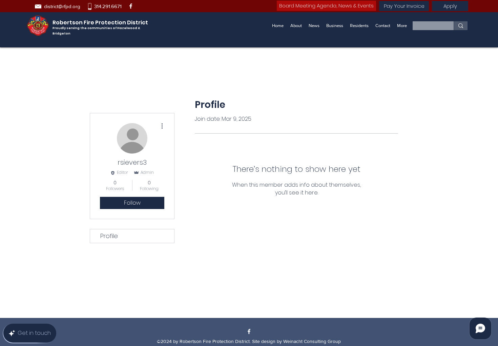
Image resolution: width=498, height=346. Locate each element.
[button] (335, 26)
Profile (109, 236)
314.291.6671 (108, 6)
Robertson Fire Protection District (100, 22)
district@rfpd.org (62, 6)
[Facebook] (130, 6)
